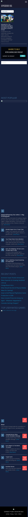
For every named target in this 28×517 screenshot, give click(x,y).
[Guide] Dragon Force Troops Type (15, 229)
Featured (3, 41)
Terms (15, 514)
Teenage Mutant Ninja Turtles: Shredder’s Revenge (13, 435)
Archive (7, 514)
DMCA (19, 514)
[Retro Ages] (5, 0)
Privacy (12, 514)
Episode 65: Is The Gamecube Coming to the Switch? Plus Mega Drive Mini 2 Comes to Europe (7, 27)
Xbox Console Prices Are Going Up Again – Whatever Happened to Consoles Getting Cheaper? (12, 300)
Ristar (3, 424)
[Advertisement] (14, 80)
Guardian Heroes (10, 466)
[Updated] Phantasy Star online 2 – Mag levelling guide (12, 215)
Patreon (23, 56)
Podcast (7, 41)
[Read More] (7, 224)
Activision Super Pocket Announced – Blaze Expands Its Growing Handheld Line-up (13, 280)
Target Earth (9, 457)
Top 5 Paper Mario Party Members (15, 239)
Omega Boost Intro (7, 285)
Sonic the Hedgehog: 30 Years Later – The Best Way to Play (15, 249)
